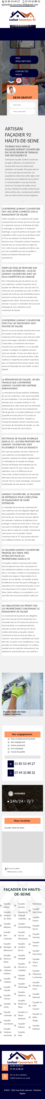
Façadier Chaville (7, 988)
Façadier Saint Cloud (37, 910)
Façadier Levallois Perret (21, 947)
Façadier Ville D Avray (36, 962)
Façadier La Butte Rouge (37, 1017)
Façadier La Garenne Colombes (23, 915)
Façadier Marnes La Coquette (22, 967)
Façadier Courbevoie (8, 1022)
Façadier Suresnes (36, 935)
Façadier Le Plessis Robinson (23, 1015)
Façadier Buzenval (36, 995)
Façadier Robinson (36, 1027)
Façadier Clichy (7, 1005)
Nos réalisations (23, 60)
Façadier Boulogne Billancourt (8, 947)
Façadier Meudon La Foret (37, 986)
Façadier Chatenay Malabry (7, 970)
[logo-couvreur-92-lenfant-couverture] (22, 15)
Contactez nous (22, 73)
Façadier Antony (7, 905)
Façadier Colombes (8, 1014)
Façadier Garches (21, 905)
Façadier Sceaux (36, 919)
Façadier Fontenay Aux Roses (8, 1032)
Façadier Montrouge (22, 985)
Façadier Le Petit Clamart (37, 1006)
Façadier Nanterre (22, 994)
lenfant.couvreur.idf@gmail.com (21, 5)
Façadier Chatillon (7, 980)
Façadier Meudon (21, 977)
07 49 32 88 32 (32, 1)
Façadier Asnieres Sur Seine (7, 915)
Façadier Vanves (36, 944)
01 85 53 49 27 (12, 1)
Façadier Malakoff (21, 957)
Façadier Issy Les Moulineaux (23, 935)
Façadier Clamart (7, 997)
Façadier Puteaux (21, 1025)
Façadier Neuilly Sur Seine (22, 1004)
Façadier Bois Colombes (8, 935)
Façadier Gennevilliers (23, 925)
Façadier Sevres (36, 927)
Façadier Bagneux (7, 925)
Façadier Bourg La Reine (7, 959)
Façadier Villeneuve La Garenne (37, 974)
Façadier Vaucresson (37, 952)
